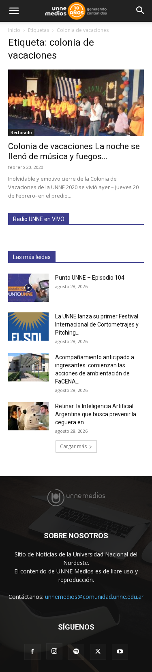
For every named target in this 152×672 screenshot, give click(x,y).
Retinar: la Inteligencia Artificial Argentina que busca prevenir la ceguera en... (95, 414)
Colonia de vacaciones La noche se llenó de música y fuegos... (74, 151)
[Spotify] (76, 652)
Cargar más (73, 446)
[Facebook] (32, 652)
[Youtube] (120, 652)
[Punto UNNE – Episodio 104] (28, 288)
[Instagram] (54, 651)
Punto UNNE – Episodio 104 (89, 277)
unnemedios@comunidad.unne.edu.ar (94, 596)
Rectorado (21, 132)
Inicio (14, 30)
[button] (14, 11)
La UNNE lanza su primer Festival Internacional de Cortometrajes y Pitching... (97, 324)
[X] (98, 652)
